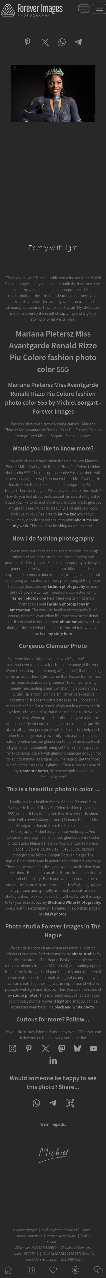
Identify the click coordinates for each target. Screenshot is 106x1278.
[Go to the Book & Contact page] (98, 1275)
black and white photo (74, 1007)
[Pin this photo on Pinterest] (27, 47)
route (87, 1230)
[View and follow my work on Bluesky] (77, 1053)
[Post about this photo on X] (45, 47)
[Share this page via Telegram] (53, 1108)
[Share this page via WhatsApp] (36, 1108)
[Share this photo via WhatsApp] (62, 47)
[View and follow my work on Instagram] (12, 1053)
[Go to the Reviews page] (53, 1275)
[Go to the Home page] (8, 1275)
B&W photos (56, 914)
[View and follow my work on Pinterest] (29, 1053)
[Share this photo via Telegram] (79, 47)
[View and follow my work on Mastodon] (61, 1053)
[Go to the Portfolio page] (30, 1275)
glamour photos (33, 770)
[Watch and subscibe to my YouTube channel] (93, 1053)
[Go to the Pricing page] (75, 1275)
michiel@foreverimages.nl (60, 1230)
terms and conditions (61, 1235)
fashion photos (24, 598)
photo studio (83, 954)
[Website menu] (99, 9)
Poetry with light (53, 248)
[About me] (53, 1162)
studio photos (25, 995)
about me (68, 621)
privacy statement (30, 1235)
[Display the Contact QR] (70, 1108)
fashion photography (66, 586)
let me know (69, 514)
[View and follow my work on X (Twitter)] (45, 1053)
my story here (59, 633)
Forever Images (27, 1230)
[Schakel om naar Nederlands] (85, 10)
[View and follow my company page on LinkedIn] (53, 1065)
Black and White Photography (74, 902)
